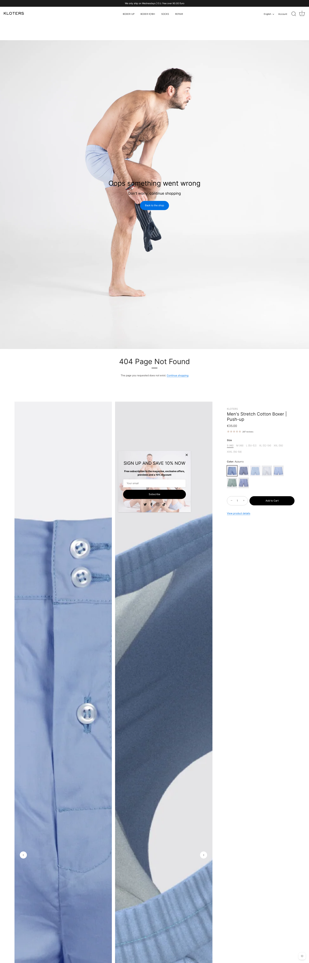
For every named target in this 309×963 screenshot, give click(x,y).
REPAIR (179, 14)
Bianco (267, 471)
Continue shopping (177, 375)
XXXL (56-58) (234, 451)
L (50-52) (251, 445)
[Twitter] (145, 504)
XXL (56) (278, 445)
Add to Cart (272, 500)
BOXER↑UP (128, 14)
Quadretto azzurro (278, 471)
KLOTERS (232, 408)
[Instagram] (157, 504)
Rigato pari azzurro (255, 471)
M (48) (239, 445)
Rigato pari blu (244, 471)
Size (229, 440)
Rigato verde (232, 483)
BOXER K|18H (147, 14)
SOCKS (165, 14)
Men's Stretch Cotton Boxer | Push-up (257, 416)
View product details (238, 513)
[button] (23, 855)
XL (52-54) (265, 445)
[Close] (186, 454)
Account (282, 14)
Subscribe (154, 494)
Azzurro (232, 471)
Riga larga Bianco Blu (244, 483)
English (267, 14)
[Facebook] (151, 504)
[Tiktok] (164, 504)
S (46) (230, 445)
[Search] (293, 14)
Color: (235, 461)
